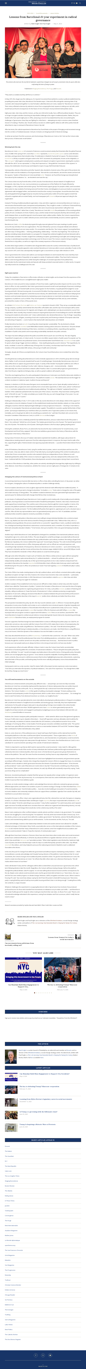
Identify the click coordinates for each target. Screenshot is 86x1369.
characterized (68, 340)
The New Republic (10, 1166)
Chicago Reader (10, 1295)
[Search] (80, 3)
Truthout (7, 1280)
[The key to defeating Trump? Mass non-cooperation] (62, 969)
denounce (23, 840)
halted (49, 612)
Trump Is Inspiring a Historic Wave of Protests (37, 1124)
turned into (8, 158)
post (76, 800)
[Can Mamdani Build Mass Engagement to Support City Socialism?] (23, 969)
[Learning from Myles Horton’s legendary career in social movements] (11, 1102)
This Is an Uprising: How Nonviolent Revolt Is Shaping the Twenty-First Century (54, 923)
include (52, 210)
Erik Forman (16, 305)
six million (37, 154)
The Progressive (10, 1270)
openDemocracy (10, 1245)
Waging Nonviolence (39, 89)
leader (26, 324)
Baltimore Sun (9, 1305)
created (31, 610)
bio (32, 1057)
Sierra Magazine (10, 1320)
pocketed (59, 566)
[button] (8, 975)
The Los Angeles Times (12, 1176)
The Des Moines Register (13, 1339)
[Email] (76, 3)
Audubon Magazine (11, 1230)
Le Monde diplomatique (12, 1240)
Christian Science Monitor (13, 1285)
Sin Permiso (8, 1300)
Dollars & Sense (10, 1290)
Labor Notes (9, 1325)
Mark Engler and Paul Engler (40, 24)
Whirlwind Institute (56, 920)
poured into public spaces (56, 154)
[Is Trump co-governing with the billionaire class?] (11, 1115)
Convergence (9, 1216)
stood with (8, 845)
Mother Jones (9, 1235)
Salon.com (8, 1171)
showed (51, 196)
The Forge (49, 89)
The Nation (8, 1151)
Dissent (58, 89)
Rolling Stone (9, 1196)
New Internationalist (11, 1225)
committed (23, 326)
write (42, 175)
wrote (52, 378)
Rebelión (8, 1260)
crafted (20, 224)
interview (42, 415)
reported (31, 563)
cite (56, 603)
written (78, 786)
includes (62, 589)
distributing (8, 712)
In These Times (9, 1201)
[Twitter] (74, 3)
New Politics (8, 1329)
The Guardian (9, 1156)
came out (21, 151)
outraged (11, 161)
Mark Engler (22, 1050)
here (41, 1057)
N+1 (6, 1161)
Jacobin (7, 1206)
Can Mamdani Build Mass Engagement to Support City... (23, 986)
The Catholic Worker (11, 1334)
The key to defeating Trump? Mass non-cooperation (62, 986)
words (39, 596)
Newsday (8, 1275)
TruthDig (7, 1315)
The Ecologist (9, 1310)
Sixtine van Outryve (36, 305)
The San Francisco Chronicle (14, 1250)
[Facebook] (36, 1355)
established (11, 617)
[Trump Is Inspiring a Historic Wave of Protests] (11, 1127)
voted (48, 707)
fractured (8, 389)
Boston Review (9, 1186)
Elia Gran (23, 305)
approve (61, 577)
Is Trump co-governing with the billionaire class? (38, 1112)
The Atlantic (8, 1191)
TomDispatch (9, 1211)
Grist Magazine (10, 1255)
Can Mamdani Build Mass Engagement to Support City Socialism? (45, 1074)
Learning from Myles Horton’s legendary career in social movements (46, 1099)
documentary (36, 636)
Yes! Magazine (9, 1265)
